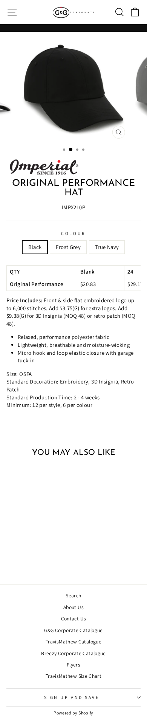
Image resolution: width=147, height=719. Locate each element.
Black (35, 246)
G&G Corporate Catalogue (73, 630)
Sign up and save (72, 697)
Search (73, 595)
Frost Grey (68, 246)
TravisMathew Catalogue (73, 641)
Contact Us (73, 618)
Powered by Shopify (73, 713)
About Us (73, 607)
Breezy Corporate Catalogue (73, 653)
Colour (73, 233)
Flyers (73, 664)
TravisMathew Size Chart (73, 676)
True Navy (107, 246)
